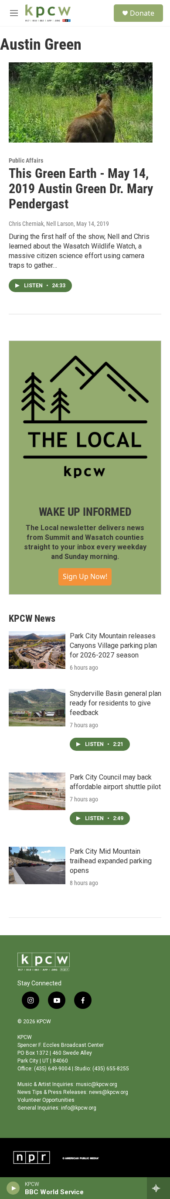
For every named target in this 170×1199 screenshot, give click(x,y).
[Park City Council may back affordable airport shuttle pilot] (37, 791)
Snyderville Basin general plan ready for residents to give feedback (115, 703)
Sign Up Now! (85, 576)
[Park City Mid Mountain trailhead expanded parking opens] (37, 865)
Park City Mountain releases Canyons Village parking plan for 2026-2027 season (113, 645)
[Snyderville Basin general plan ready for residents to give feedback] (37, 707)
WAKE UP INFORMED (85, 511)
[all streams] (158, 1188)
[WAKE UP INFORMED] (85, 417)
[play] (13, 1188)
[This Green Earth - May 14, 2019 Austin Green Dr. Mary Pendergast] (81, 102)
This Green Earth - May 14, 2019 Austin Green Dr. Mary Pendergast (81, 188)
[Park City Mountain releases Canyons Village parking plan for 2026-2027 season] (37, 650)
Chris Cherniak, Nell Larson (41, 223)
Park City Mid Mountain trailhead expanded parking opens (111, 861)
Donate (142, 13)
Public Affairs (26, 160)
